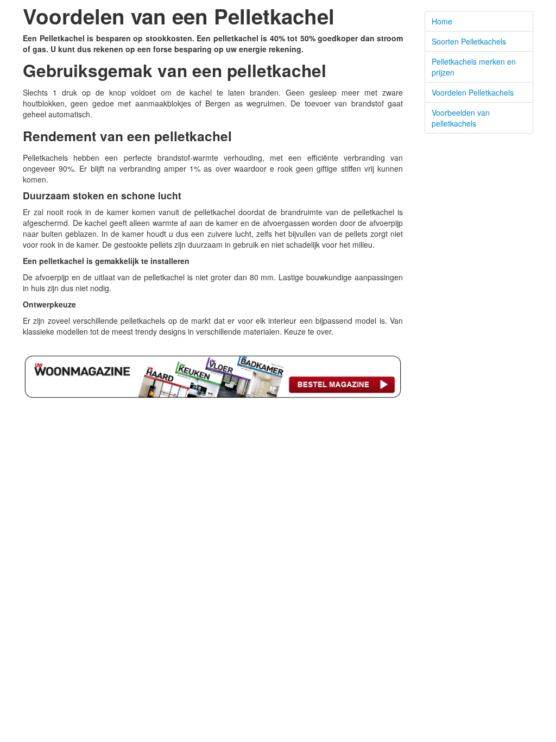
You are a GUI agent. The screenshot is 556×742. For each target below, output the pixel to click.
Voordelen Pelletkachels (473, 92)
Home (442, 21)
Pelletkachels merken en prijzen (474, 67)
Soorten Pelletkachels (469, 41)
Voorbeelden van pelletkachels (461, 118)
